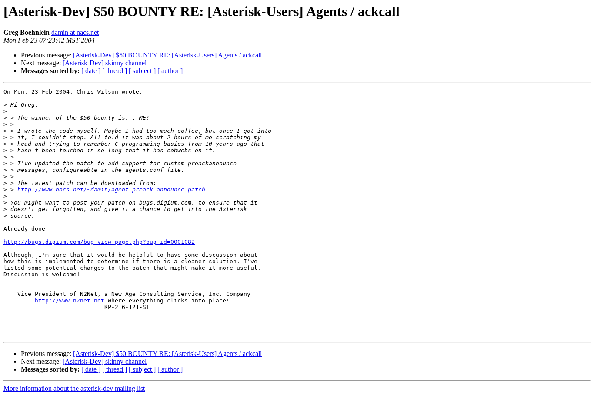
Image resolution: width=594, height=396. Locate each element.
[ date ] (90, 70)
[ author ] (170, 70)
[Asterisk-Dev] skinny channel (105, 63)
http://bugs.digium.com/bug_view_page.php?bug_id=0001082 (99, 241)
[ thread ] (114, 70)
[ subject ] (142, 70)
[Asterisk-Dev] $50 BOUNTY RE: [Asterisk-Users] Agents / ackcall (167, 55)
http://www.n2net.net (69, 300)
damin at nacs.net (75, 32)
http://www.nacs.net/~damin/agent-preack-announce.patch (111, 189)
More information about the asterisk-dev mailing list (74, 388)
